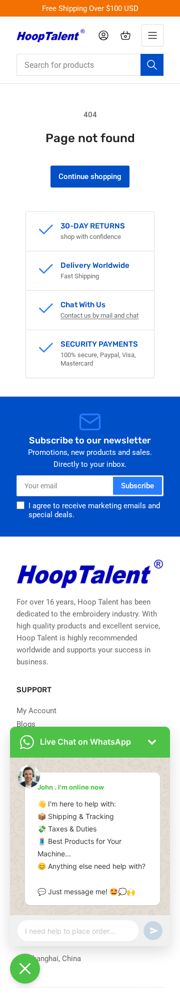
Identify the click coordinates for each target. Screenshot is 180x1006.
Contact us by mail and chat (99, 315)
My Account (36, 710)
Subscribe (137, 485)
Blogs (26, 724)
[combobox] (90, 65)
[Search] (152, 64)
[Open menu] (153, 35)
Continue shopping (90, 176)
